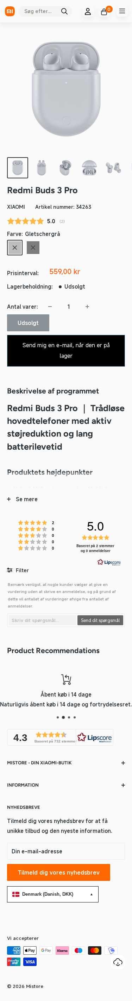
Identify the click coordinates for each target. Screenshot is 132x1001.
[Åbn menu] (122, 11)
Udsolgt (28, 323)
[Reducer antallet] (50, 306)
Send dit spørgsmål (100, 620)
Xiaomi (16, 206)
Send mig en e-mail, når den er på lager (66, 350)
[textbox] (42, 620)
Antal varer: (22, 306)
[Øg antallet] (87, 306)
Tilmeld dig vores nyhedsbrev (59, 872)
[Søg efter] (64, 11)
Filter (21, 570)
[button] (60, 737)
